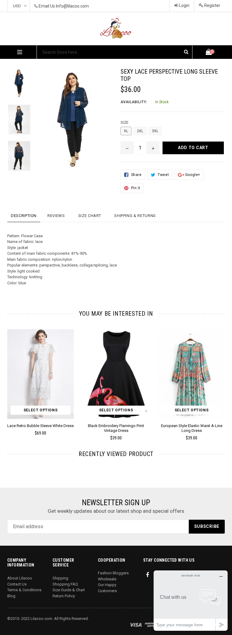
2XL (140, 131)
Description (24, 215)
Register (211, 5)
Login (183, 5)
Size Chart (89, 215)
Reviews (56, 215)
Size (124, 122)
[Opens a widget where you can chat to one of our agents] (190, 600)
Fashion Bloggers (113, 573)
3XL (155, 131)
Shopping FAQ (65, 584)
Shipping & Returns (135, 215)
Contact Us (17, 584)
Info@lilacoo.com (72, 6)
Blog (11, 596)
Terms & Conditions (24, 590)
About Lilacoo (19, 578)
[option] (111, 387)
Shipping (60, 578)
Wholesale (107, 579)
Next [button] (222, 376)
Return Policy (64, 596)
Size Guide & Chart (69, 590)
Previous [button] (7, 376)
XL (126, 131)
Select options (40, 410)
